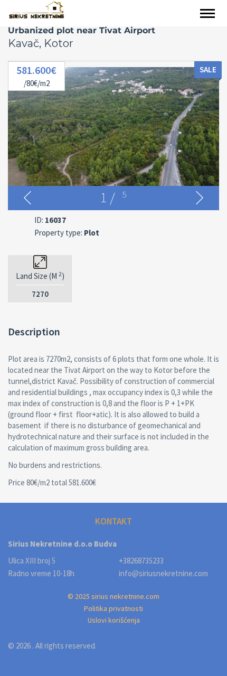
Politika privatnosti (113, 608)
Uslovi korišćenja (114, 620)
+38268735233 (141, 561)
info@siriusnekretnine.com (163, 573)
